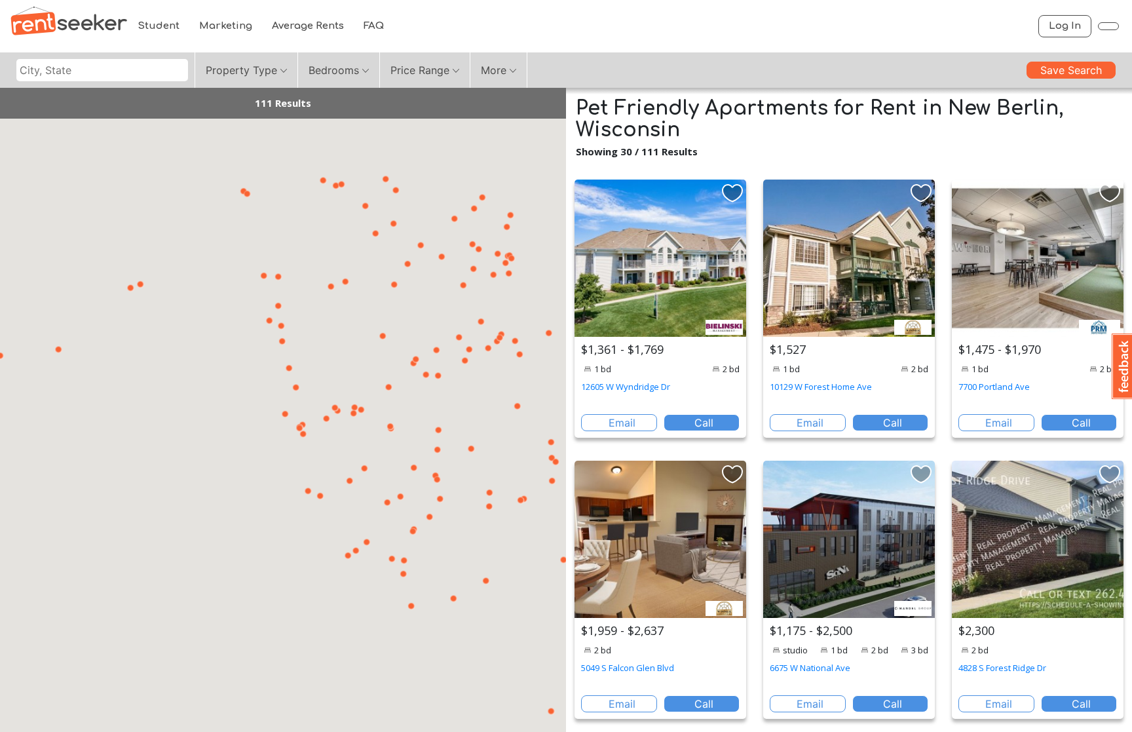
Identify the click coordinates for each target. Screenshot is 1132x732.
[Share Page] (1108, 26)
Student (158, 25)
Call (703, 422)
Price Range (419, 70)
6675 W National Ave (810, 668)
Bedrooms (334, 70)
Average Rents (308, 25)
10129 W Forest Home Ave (821, 387)
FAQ (374, 25)
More (493, 70)
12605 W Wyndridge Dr (625, 387)
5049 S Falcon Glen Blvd (627, 668)
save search (1071, 70)
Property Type (241, 70)
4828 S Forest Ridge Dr (1002, 668)
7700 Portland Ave (994, 387)
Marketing (225, 25)
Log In (1065, 25)
